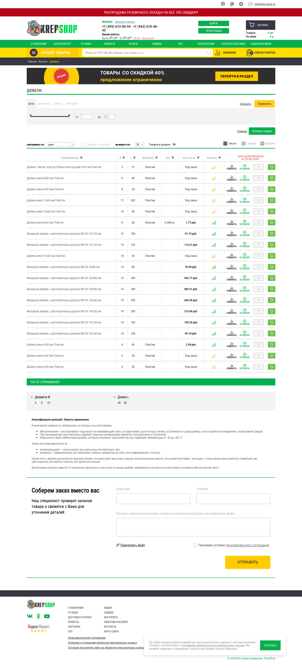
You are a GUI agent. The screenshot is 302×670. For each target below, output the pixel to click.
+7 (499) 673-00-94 (116, 26)
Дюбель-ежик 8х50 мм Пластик (45, 189)
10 (48, 403)
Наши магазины (261, 44)
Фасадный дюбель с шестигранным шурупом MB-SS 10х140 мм (64, 333)
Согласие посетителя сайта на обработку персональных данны (106, 647)
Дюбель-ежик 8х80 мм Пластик (45, 178)
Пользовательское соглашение (87, 637)
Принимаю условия (233, 545)
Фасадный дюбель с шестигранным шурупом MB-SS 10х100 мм (64, 233)
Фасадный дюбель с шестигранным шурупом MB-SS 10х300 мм (64, 278)
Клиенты (109, 44)
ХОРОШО (270, 645)
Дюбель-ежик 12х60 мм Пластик (46, 200)
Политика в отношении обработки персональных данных (102, 642)
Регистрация (214, 31)
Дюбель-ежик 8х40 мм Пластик (45, 222)
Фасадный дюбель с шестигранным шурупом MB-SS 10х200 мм (64, 311)
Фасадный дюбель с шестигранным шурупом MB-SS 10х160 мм (64, 322)
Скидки (156, 44)
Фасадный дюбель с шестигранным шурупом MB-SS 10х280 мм (64, 289)
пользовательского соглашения (247, 545)
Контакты (110, 626)
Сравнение (229, 52)
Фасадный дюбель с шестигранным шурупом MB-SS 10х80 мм (63, 267)
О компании (38, 44)
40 (119, 403)
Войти (214, 23)
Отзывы (86, 44)
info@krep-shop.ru (265, 4)
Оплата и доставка (233, 44)
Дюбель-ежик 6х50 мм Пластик (45, 344)
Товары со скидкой (98, 144)
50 (125, 403)
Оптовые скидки (262, 131)
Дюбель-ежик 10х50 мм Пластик (46, 256)
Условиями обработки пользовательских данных (213, 645)
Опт (180, 44)
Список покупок (263, 52)
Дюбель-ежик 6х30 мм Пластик (45, 355)
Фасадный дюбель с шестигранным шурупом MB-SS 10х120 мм (64, 245)
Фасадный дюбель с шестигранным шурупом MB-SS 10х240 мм (64, 300)
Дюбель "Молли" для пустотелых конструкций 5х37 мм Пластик (64, 167)
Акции (108, 608)
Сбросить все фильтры (245, 104)
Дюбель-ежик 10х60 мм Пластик (46, 211)
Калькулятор (62, 44)
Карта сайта (111, 631)
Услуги (133, 44)
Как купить (111, 617)
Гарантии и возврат (116, 622)
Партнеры (74, 626)
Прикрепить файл (132, 545)
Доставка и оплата (80, 617)
